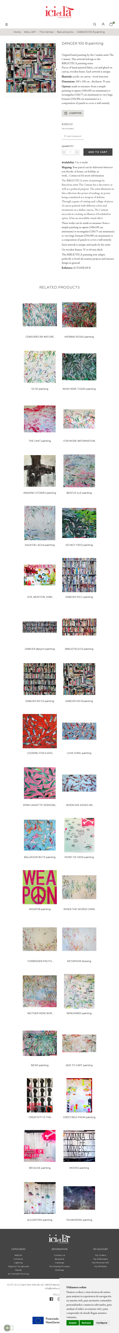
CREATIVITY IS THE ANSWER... (40, 1117)
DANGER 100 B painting (79, 701)
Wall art (18, 1255)
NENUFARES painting (79, 1013)
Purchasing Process (59, 1266)
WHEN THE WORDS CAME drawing (79, 909)
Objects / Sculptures (18, 1266)
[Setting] (103, 24)
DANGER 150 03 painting (39, 701)
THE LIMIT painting (40, 441)
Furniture (18, 1259)
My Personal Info (100, 1262)
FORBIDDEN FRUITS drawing (40, 961)
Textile (18, 1270)
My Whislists (100, 1266)
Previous (5, 69)
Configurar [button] (101, 1323)
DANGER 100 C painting (79, 597)
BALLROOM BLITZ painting (40, 857)
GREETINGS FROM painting (79, 1117)
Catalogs (59, 1262)
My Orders (100, 1255)
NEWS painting (40, 1065)
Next (56, 69)
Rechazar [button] (86, 1323)
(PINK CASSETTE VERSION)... (40, 805)
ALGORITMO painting (39, 1220)
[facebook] (51, 1299)
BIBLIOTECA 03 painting (79, 649)
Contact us (59, 1255)
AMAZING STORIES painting (39, 493)
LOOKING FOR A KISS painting (39, 753)
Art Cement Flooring (18, 1274)
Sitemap (59, 1270)
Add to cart (98, 152)
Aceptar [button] (73, 1323)
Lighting (18, 1262)
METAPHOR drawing (79, 961)
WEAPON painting (40, 909)
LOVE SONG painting (79, 753)
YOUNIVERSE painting (79, 1220)
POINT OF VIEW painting (79, 857)
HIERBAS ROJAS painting (79, 336)
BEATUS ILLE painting (79, 493)
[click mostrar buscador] (94, 25)
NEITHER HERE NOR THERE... (39, 1013)
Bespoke (59, 1259)
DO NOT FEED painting (79, 545)
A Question (72, 113)
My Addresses (100, 1259)
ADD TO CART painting (79, 1065)
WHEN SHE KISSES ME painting (79, 805)
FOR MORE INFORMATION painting (79, 441)
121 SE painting (39, 389)
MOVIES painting (79, 1168)
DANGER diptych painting (40, 649)
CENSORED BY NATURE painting (40, 337)
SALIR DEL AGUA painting (40, 545)
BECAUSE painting (40, 1168)
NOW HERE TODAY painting (79, 389)
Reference (67, 267)
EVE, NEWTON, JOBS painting (39, 597)
